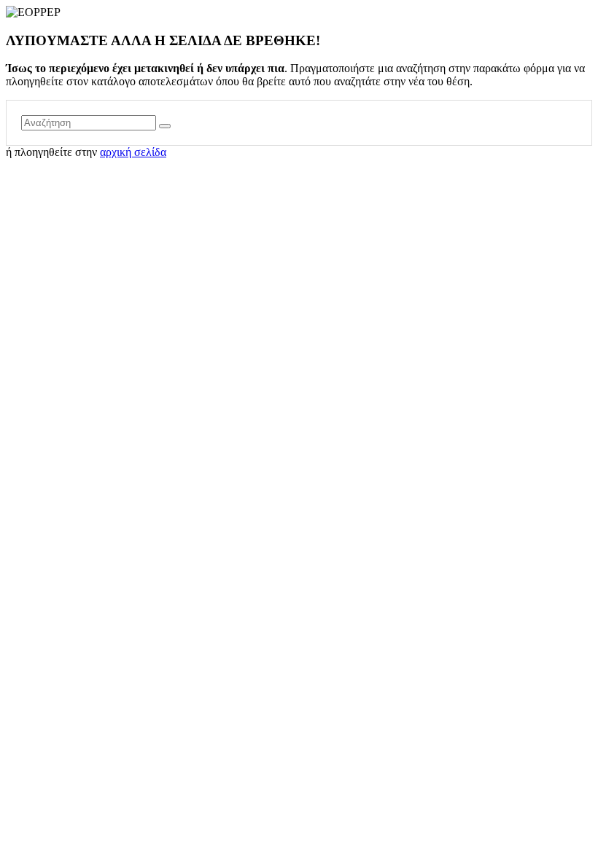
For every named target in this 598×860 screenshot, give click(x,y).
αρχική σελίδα (133, 152)
